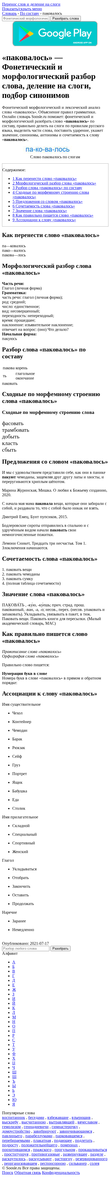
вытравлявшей (61, 1122)
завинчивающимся (75, 1131)
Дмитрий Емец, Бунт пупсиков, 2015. (35, 517)
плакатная (42, 1140)
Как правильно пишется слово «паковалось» (53, 215)
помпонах (69, 1145)
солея (94, 1163)
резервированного (91, 1159)
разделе (96, 1154)
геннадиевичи (36, 1126)
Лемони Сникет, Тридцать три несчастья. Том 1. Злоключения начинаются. (44, 545)
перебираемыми (16, 1140)
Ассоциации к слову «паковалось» (44, 220)
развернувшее (75, 1154)
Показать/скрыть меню (22, 9)
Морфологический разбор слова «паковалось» (54, 183)
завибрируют (44, 1131)
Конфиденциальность (61, 1172)
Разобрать (60, 948)
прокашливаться (92, 1149)
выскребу (10, 1122)
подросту (10, 1145)
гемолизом (11, 1126)
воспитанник (13, 1117)
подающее (63, 1140)
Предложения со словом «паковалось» (48, 201)
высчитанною (33, 1122)
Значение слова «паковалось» (40, 210)
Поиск (7, 1172)
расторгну (63, 1159)
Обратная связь (27, 1172)
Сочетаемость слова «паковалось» (44, 206)
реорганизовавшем (20, 1163)
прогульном (64, 1149)
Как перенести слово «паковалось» (45, 178)
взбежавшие (58, 1117)
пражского (42, 1149)
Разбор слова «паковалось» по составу (47, 188)
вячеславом (87, 1122)
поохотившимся (16, 1149)
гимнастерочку (65, 1126)
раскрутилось (14, 1159)
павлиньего (12, 1136)
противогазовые (45, 1154)
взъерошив (81, 1117)
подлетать (83, 1140)
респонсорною (53, 1163)
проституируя (16, 1154)
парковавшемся (69, 1136)
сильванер (78, 1163)
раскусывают (40, 1159)
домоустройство (16, 1131)
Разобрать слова (65, 18)
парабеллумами (38, 1136)
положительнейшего (39, 1145)
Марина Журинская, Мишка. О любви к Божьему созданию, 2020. (54, 492)
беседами (36, 1117)
